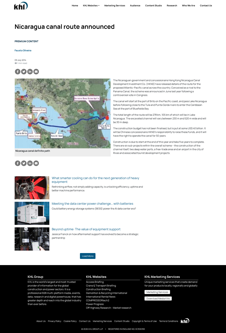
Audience (135, 5)
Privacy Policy (54, 321)
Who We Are (188, 5)
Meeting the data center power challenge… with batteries (92, 203)
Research (172, 5)
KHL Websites (90, 5)
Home (75, 5)
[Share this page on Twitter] (24, 71)
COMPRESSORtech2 (97, 300)
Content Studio (153, 5)
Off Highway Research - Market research (108, 307)
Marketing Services (114, 5)
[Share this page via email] (36, 71)
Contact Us (206, 5)
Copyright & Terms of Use (144, 321)
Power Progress (95, 304)
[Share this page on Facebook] (17, 71)
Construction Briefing (98, 289)
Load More (87, 256)
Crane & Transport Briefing (101, 285)
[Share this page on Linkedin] (30, 71)
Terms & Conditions (168, 321)
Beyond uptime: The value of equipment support (86, 229)
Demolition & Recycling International (106, 293)
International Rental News (100, 296)
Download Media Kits (158, 298)
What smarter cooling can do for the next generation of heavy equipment (95, 180)
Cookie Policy (70, 321)
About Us (41, 321)
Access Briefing (95, 282)
